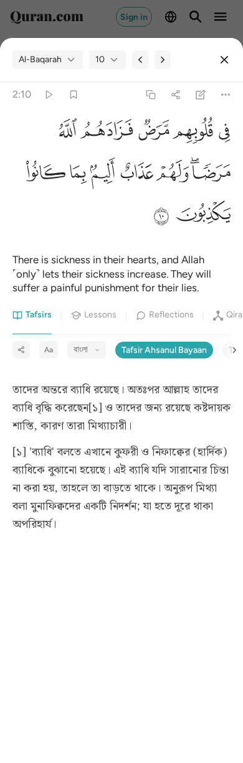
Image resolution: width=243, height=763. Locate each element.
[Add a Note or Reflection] (201, 95)
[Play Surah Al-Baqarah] (48, 95)
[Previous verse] (140, 59)
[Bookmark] (73, 95)
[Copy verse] (150, 95)
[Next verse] (163, 59)
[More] (226, 95)
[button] (222, 131)
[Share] (175, 95)
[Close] (224, 59)
